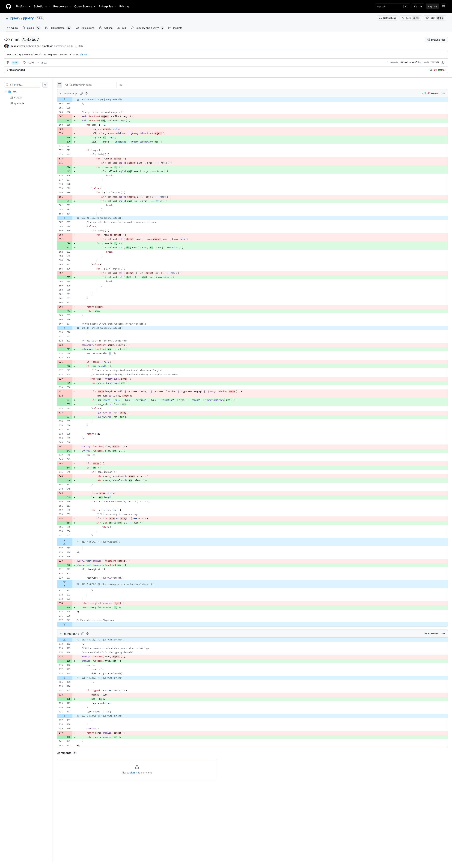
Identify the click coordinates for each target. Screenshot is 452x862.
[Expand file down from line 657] (64, 540)
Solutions (40, 6)
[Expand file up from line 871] (64, 586)
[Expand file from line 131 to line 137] (64, 716)
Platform (21, 6)
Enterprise (106, 6)
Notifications (389, 18)
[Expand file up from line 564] (64, 99)
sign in (133, 772)
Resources (60, 6)
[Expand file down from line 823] (64, 582)
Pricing (124, 6)
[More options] (443, 93)
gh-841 (84, 54)
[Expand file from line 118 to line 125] (64, 678)
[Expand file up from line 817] (64, 544)
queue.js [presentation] (19, 103)
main (15, 62)
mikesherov (18, 45)
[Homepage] (8, 6)
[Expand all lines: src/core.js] (86, 93)
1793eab (404, 62)
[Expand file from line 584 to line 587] (64, 218)
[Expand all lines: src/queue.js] (87, 633)
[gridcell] (252, 99)
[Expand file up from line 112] (64, 640)
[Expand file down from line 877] (64, 624)
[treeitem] (26, 97)
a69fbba (416, 62)
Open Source (83, 6)
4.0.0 (31, 62)
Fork (412, 18)
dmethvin (47, 45)
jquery (15, 18)
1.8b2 (43, 62)
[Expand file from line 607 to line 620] (64, 328)
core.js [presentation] (18, 97)
